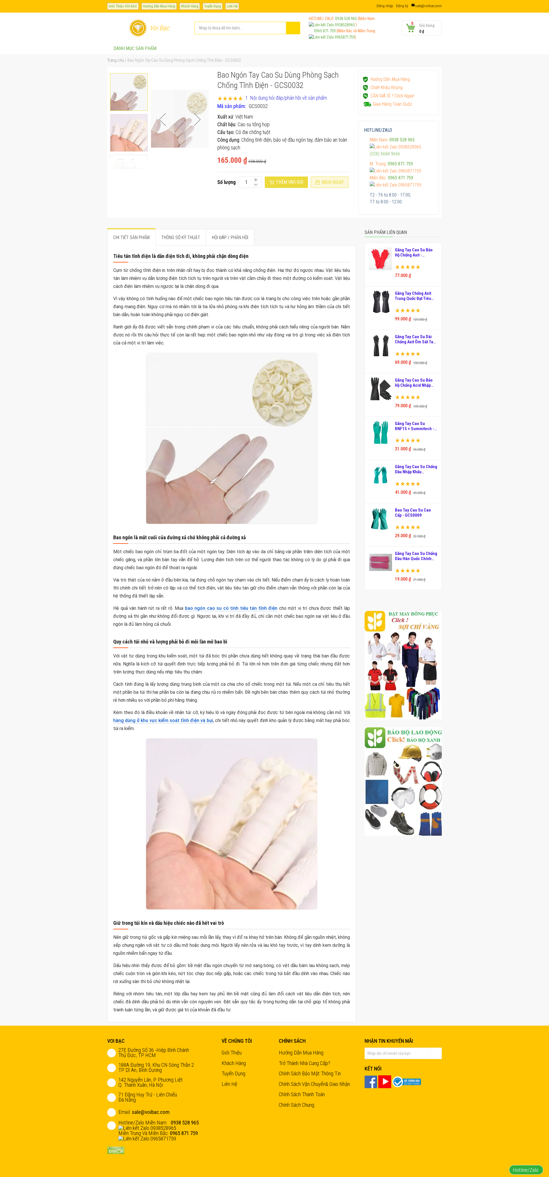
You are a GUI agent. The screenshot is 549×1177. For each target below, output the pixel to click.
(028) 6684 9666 (385, 154)
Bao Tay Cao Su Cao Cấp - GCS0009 (413, 513)
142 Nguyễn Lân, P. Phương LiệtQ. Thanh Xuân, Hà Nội (150, 1082)
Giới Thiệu (232, 1052)
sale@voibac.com (428, 6)
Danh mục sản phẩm (135, 48)
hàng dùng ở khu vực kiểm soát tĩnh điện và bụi (163, 720)
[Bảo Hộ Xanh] (403, 781)
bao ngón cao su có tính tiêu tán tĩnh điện (231, 608)
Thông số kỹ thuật (180, 237)
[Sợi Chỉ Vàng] (403, 665)
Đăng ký (402, 6)
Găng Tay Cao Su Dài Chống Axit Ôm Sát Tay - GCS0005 (415, 339)
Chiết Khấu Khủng (387, 87)
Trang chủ (115, 60)
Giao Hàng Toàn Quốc (392, 104)
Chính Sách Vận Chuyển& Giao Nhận (314, 1084)
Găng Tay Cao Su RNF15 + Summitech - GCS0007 (414, 426)
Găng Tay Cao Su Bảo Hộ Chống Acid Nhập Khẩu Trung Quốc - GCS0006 (414, 383)
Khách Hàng (189, 6)
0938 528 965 (346, 18)
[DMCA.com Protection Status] (115, 1149)
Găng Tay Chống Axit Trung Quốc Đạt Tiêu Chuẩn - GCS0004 (413, 296)
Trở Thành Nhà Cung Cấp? (304, 1063)
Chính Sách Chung (296, 1105)
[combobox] (247, 28)
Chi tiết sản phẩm (131, 237)
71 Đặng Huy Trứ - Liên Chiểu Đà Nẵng (147, 1097)
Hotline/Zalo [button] (526, 1170)
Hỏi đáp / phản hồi (230, 237)
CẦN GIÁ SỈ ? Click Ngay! (392, 96)
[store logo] (138, 28)
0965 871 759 (323, 31)
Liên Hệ (232, 6)
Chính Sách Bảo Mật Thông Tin (310, 1073)
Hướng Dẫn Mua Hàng (159, 6)
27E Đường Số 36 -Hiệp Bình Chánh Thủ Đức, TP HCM (153, 1052)
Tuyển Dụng (212, 6)
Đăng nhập (385, 6)
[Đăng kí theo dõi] (436, 1053)
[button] (162, 119)
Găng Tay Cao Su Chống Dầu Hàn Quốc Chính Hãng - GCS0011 (416, 556)
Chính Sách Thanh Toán (302, 1094)
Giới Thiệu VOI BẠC (123, 6)
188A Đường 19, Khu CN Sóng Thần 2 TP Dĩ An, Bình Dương (156, 1067)
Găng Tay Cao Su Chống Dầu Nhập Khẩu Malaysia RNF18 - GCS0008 (416, 469)
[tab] (131, 237)
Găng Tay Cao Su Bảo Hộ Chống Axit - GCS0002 (414, 252)
